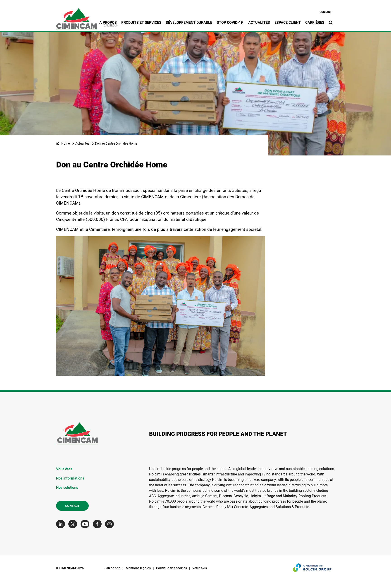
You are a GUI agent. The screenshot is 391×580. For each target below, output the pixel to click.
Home (65, 143)
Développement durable (189, 22)
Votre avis (199, 568)
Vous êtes (64, 469)
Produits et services (141, 22)
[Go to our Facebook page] (98, 524)
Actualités (259, 22)
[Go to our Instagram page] (110, 524)
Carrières (314, 22)
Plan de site (111, 568)
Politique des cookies (171, 568)
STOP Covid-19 (230, 22)
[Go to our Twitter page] (73, 524)
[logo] (76, 17)
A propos (108, 22)
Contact (325, 12)
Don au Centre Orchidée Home (116, 143)
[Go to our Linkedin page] (61, 524)
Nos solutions (67, 487)
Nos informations (70, 478)
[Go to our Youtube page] (86, 524)
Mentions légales (138, 568)
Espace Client (287, 22)
